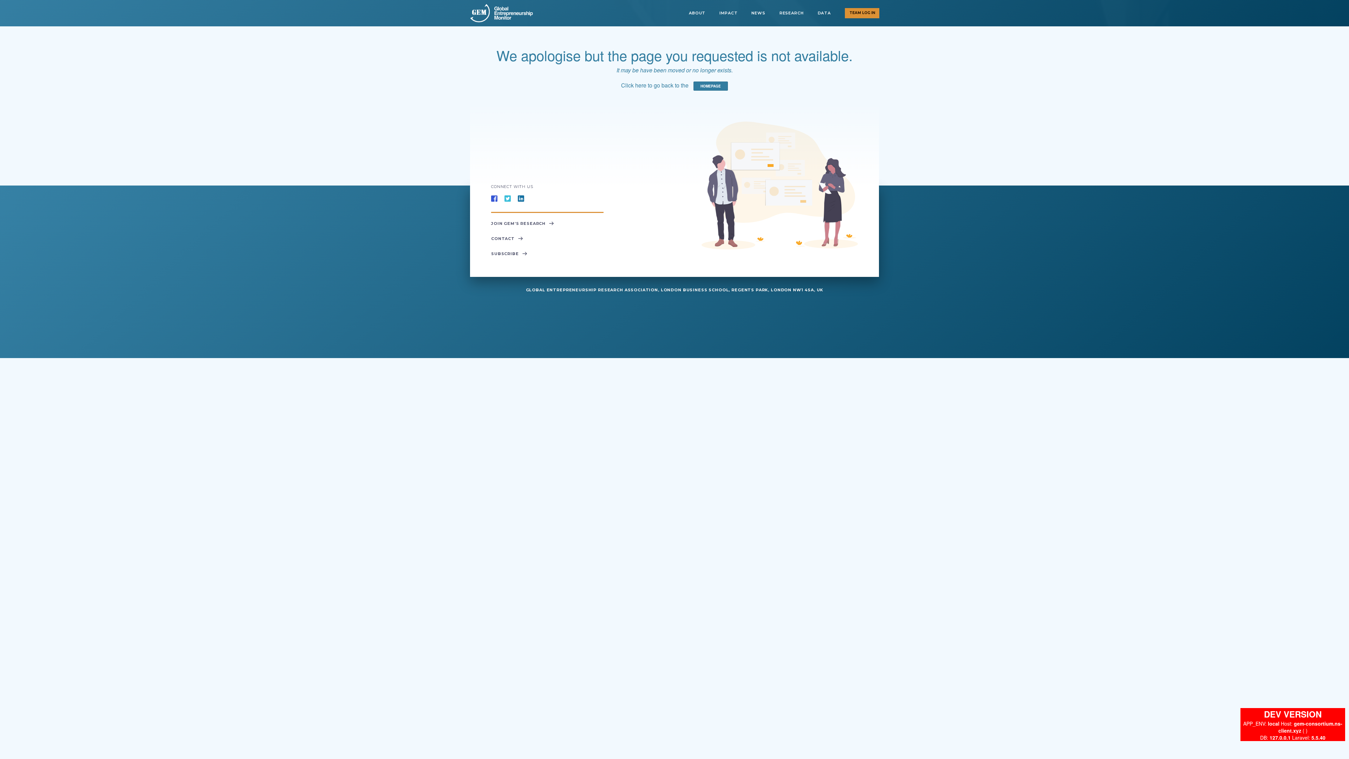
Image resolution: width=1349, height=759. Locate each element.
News (758, 13)
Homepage (710, 86)
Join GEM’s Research (518, 223)
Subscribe (505, 253)
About (697, 13)
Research (792, 13)
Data (824, 13)
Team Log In (862, 13)
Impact (728, 13)
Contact (503, 238)
